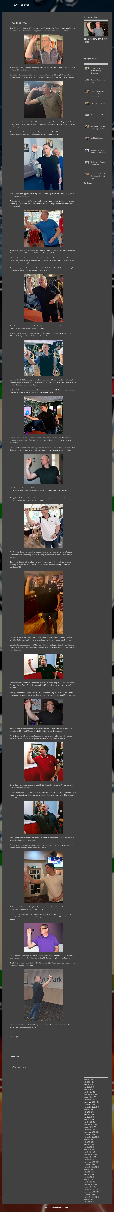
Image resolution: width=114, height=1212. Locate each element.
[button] (25, 5)
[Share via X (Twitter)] (16, 1037)
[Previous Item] (87, 29)
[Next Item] (105, 29)
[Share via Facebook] (11, 1037)
